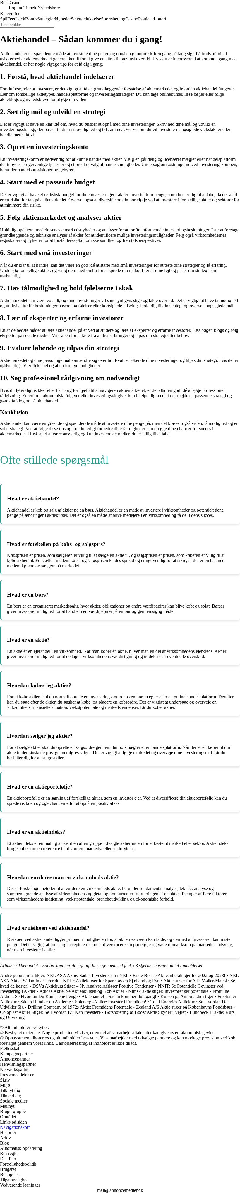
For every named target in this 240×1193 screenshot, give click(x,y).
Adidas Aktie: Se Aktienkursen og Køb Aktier (81, 991)
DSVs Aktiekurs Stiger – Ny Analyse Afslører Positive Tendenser (93, 985)
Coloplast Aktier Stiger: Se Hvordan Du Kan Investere (50, 1012)
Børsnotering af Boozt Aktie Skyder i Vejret (145, 1012)
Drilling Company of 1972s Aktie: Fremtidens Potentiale (80, 1006)
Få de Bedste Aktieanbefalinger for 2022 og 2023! (179, 975)
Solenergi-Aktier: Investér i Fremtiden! (110, 1001)
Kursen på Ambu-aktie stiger (186, 996)
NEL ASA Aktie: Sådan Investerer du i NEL (87, 975)
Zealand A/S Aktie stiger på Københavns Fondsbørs (184, 1006)
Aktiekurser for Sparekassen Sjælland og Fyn (118, 980)
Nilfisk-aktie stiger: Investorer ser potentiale (168, 991)
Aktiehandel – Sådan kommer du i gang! (118, 996)
